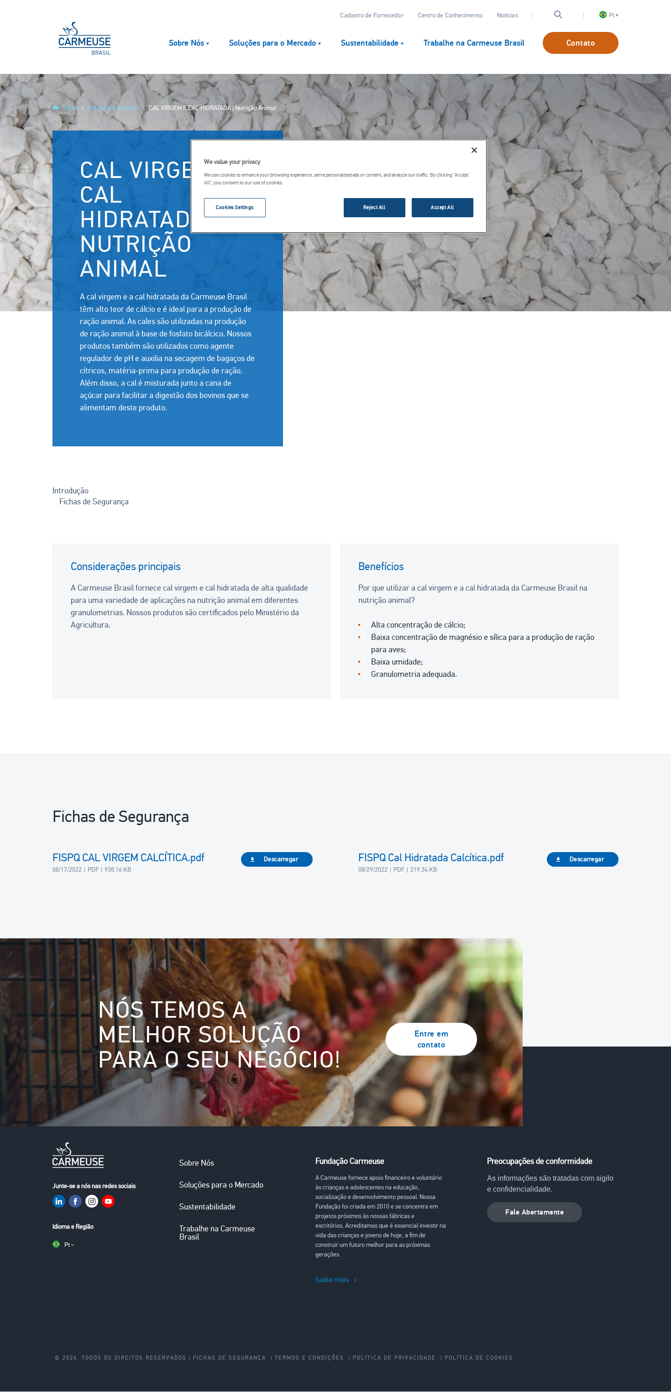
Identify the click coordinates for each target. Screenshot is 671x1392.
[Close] (474, 150)
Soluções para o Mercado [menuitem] (272, 43)
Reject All (374, 207)
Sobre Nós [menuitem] (186, 43)
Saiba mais (332, 1279)
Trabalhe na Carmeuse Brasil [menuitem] (474, 43)
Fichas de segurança (229, 1358)
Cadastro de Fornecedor (371, 15)
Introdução (70, 491)
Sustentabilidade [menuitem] (369, 43)
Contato (580, 43)
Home (70, 108)
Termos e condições (309, 1358)
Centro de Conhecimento (450, 15)
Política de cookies (479, 1358)
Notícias (507, 15)
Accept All (442, 207)
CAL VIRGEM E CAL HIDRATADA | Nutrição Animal (212, 108)
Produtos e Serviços (113, 108)
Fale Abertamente (534, 1212)
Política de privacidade (394, 1358)
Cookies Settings (235, 207)
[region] (338, 186)
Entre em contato (431, 1039)
